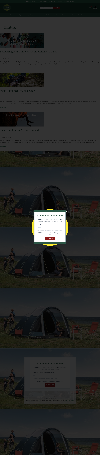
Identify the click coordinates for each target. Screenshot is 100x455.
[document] (50, 227)
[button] (66, 211)
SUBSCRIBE (50, 238)
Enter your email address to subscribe (47, 224)
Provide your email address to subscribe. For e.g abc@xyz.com (49, 230)
